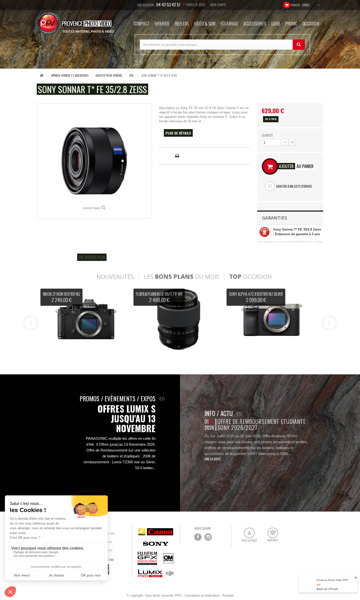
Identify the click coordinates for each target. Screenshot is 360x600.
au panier (296, 166)
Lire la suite (212, 458)
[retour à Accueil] (41, 75)
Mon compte (218, 4)
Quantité (267, 135)
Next (329, 323)
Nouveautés (115, 276)
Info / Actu (218, 413)
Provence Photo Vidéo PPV (332, 580)
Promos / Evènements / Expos (118, 398)
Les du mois (181, 276)
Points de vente (195, 4)
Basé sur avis (327, 589)
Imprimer (270, 530)
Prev (30, 323)
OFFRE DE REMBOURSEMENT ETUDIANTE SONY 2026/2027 (261, 424)
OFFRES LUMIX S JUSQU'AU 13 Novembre (126, 418)
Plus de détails (178, 132)
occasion (250, 276)
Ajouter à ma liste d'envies (294, 186)
